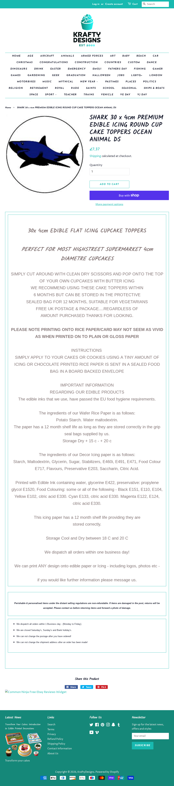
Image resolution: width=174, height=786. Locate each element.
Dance (152, 62)
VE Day (125, 94)
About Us (52, 753)
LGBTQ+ (136, 75)
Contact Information (59, 748)
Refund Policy (55, 739)
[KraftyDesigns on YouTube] (91, 733)
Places (131, 81)
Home (16, 56)
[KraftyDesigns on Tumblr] (119, 725)
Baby (126, 56)
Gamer (158, 69)
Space (33, 94)
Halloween (101, 75)
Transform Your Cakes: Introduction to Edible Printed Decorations (22, 726)
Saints (91, 88)
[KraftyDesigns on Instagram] (108, 725)
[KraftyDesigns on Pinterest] (102, 725)
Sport (50, 94)
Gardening (36, 75)
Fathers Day (117, 69)
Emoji (97, 69)
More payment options (109, 204)
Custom (134, 62)
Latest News (13, 717)
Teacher (70, 94)
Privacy (51, 734)
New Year (88, 81)
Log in (95, 4)
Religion (16, 88)
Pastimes (112, 81)
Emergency (77, 69)
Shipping (95, 156)
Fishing (140, 69)
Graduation (76, 75)
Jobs (120, 75)
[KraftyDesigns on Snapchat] (113, 725)
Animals (67, 56)
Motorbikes (26, 81)
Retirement (39, 88)
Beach (141, 56)
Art (113, 56)
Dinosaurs (18, 69)
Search (51, 724)
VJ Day (142, 94)
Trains (89, 94)
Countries (113, 62)
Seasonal (129, 88)
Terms (50, 729)
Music (47, 81)
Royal (59, 88)
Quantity (96, 165)
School (109, 88)
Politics (149, 81)
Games (16, 75)
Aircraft (47, 56)
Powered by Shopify (107, 772)
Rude (75, 88)
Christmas (24, 62)
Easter (55, 69)
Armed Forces (92, 56)
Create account (114, 4)
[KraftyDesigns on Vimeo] (97, 733)
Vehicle (107, 94)
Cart (135, 4)
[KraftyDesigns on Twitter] (91, 725)
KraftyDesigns (85, 772)
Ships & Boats (154, 88)
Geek (56, 75)
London (155, 75)
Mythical (66, 81)
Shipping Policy (56, 744)
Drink (39, 69)
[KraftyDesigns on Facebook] (97, 725)
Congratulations (54, 62)
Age (30, 56)
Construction (86, 62)
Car (156, 56)
